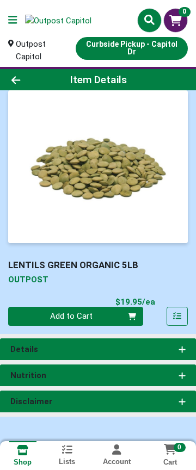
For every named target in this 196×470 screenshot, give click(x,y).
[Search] (149, 20)
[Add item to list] (177, 316)
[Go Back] (30, 79)
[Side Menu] (12, 20)
